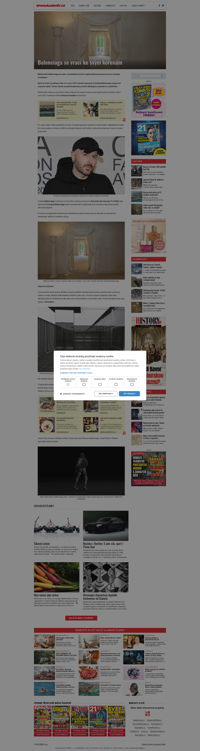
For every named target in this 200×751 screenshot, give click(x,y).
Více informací (84, 369)
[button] (100, 373)
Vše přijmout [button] (129, 394)
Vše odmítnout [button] (106, 394)
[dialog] (100, 375)
